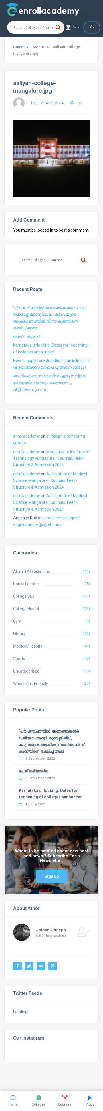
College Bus (23, 596)
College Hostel (26, 608)
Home (18, 47)
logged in (45, 230)
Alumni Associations (31, 571)
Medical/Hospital (28, 646)
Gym (17, 621)
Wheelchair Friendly (30, 683)
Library (19, 633)
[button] (72, 27)
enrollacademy (26, 436)
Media (38, 47)
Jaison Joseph (51, 929)
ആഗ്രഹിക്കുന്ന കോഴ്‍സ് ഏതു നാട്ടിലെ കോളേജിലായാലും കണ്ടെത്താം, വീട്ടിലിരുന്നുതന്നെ (49, 382)
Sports (19, 658)
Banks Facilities (27, 584)
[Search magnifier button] (58, 27)
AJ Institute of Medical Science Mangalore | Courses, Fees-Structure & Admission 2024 (50, 480)
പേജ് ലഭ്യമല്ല (27, 336)
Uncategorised (26, 671)
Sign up (52, 876)
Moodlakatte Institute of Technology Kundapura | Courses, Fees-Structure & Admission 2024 (51, 458)
